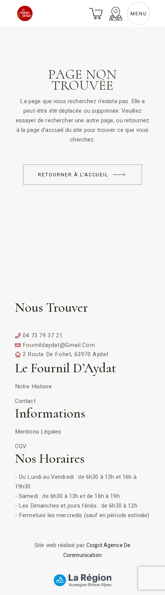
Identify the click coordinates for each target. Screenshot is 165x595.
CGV (20, 446)
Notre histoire (33, 386)
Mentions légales (38, 431)
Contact (25, 401)
